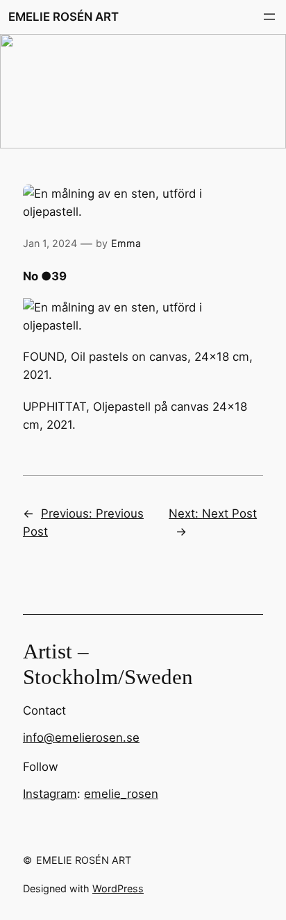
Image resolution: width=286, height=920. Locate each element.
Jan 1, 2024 (50, 243)
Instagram (50, 794)
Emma (126, 243)
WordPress (118, 888)
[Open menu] (269, 16)
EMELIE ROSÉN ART (63, 17)
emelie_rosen (121, 794)
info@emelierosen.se (81, 737)
